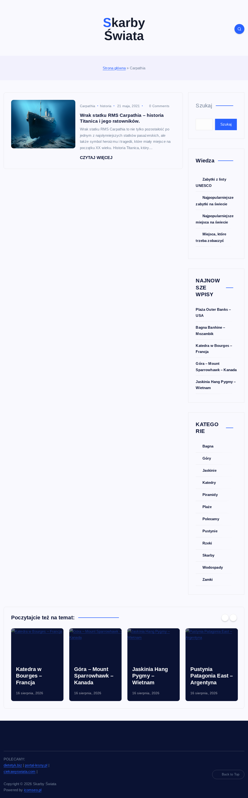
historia (105, 106)
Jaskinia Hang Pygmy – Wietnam (92, 676)
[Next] (233, 617)
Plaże (207, 507)
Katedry (209, 482)
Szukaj (204, 106)
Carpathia (87, 106)
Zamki (207, 579)
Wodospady (212, 567)
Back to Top (230, 774)
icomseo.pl (33, 790)
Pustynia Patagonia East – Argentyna (153, 676)
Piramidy (209, 495)
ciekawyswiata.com (20, 771)
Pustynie (209, 531)
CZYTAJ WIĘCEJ (97, 157)
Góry (206, 458)
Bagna (207, 446)
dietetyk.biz (13, 765)
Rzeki (207, 543)
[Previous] (225, 617)
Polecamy (210, 519)
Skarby (208, 555)
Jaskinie (209, 470)
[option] (37, 664)
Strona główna (114, 68)
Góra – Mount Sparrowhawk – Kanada (35, 676)
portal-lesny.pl (36, 765)
